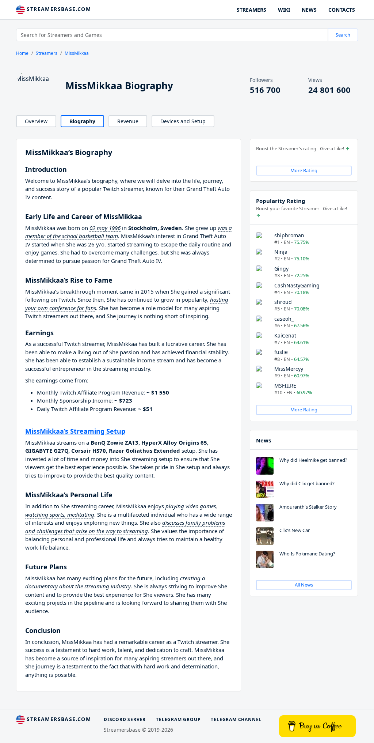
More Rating (303, 170)
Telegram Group (178, 719)
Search (343, 34)
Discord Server (125, 719)
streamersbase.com (58, 8)
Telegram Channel (236, 719)
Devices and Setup (183, 121)
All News (304, 584)
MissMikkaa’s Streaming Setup (75, 431)
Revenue (127, 121)
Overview (36, 121)
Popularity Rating (280, 200)
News (263, 440)
